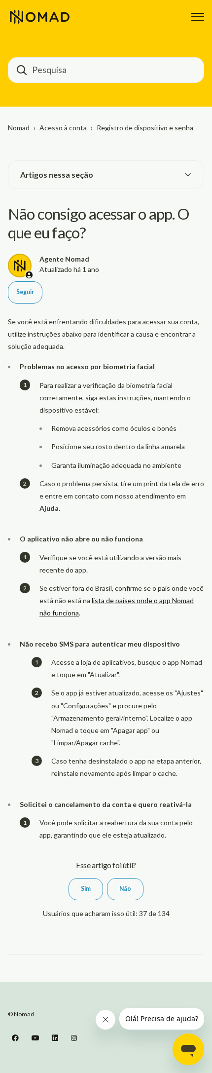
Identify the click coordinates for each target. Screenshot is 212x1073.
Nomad (19, 127)
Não (125, 888)
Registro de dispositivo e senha (145, 127)
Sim (86, 888)
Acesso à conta (63, 127)
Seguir (25, 292)
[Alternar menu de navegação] (197, 16)
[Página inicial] (39, 17)
